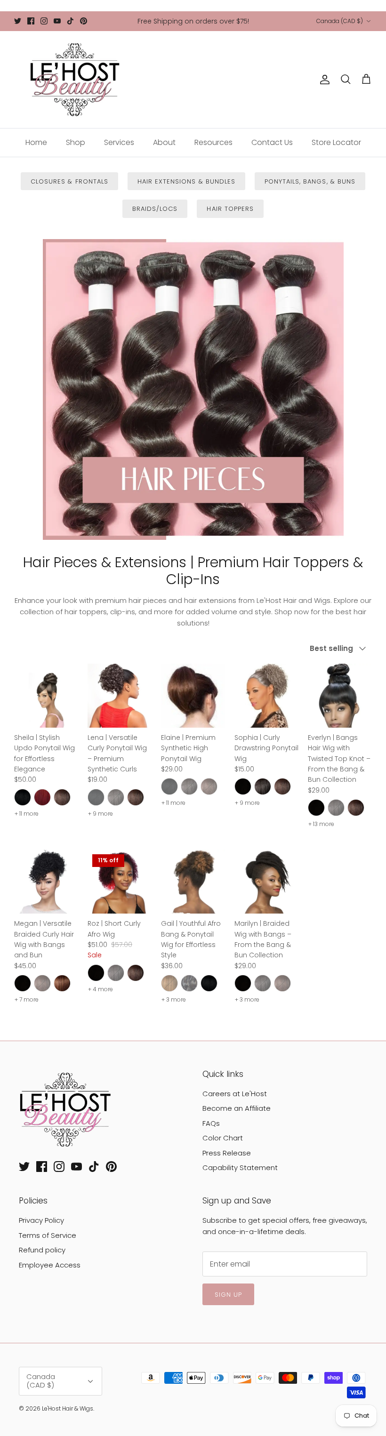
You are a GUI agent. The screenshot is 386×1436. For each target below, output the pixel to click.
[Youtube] (57, 20)
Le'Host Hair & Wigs (67, 1408)
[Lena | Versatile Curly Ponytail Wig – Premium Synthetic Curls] (120, 696)
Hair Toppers (230, 208)
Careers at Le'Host (234, 1094)
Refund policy (42, 1250)
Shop (75, 142)
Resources (213, 142)
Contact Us (272, 142)
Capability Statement (240, 1167)
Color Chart (222, 1138)
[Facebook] (30, 20)
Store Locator (336, 142)
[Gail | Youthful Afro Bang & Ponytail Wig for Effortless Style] (193, 882)
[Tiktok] (70, 20)
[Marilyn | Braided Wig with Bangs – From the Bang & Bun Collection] (266, 882)
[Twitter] (17, 20)
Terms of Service (47, 1235)
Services (119, 142)
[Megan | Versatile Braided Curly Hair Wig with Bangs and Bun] (46, 882)
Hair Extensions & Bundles (186, 181)
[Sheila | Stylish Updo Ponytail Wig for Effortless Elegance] (46, 696)
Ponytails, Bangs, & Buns (310, 181)
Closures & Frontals (69, 181)
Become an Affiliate (236, 1108)
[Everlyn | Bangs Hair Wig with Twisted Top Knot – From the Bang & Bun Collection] (340, 696)
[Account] (322, 79)
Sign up (228, 1294)
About (164, 142)
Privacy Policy (41, 1220)
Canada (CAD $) (339, 21)
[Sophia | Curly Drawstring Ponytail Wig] (266, 696)
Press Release (226, 1153)
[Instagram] (44, 20)
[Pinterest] (83, 20)
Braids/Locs (154, 208)
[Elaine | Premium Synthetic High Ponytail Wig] (193, 696)
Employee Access (49, 1265)
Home (36, 142)
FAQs (211, 1123)
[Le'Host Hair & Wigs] (74, 79)
